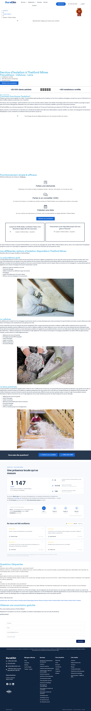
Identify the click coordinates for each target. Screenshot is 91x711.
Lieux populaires (59, 657)
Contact (34, 5)
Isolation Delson (48, 600)
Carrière (45, 2)
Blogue (72, 667)
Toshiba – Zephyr (28, 669)
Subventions (31, 2)
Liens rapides (74, 657)
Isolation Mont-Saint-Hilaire (60, 600)
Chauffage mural (44, 695)
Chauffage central (44, 697)
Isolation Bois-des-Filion (6, 600)
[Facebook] (7, 684)
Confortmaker (27, 667)
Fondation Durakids (75, 669)
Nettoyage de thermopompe (43, 685)
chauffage (16, 498)
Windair (26, 665)
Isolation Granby (17, 600)
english (83, 3)
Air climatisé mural (44, 699)
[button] (48, 455)
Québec (57, 669)
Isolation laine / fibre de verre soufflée (46, 671)
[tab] (45, 567)
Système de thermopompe (46, 676)
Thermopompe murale (45, 678)
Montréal (57, 660)
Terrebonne (58, 667)
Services (23, 2)
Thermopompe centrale (46, 680)
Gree (25, 660)
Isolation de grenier (45, 674)
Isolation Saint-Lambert (74, 600)
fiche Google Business (25, 555)
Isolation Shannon (38, 600)
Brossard (57, 664)
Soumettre (80, 641)
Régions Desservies (76, 662)
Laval (56, 662)
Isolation (42, 664)
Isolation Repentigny (28, 600)
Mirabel (57, 673)
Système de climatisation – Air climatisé (46, 661)
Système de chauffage (45, 682)
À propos (39, 2)
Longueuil (57, 671)
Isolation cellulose (44, 666)
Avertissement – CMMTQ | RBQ (77, 676)
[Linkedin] (13, 684)
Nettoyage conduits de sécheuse (45, 692)
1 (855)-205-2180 (5, 616)
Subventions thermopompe (77, 671)
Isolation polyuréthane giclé (47, 668)
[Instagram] (10, 684)
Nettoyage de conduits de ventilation (46, 689)
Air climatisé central (45, 702)
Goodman (26, 662)
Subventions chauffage (76, 673)
